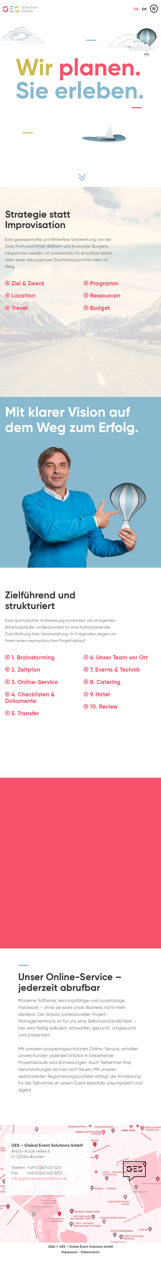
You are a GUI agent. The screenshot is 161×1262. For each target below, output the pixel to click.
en (144, 9)
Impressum (69, 1252)
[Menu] (154, 9)
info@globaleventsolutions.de (39, 1179)
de (136, 9)
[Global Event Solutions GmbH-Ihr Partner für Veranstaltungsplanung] (20, 9)
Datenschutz (90, 1252)
